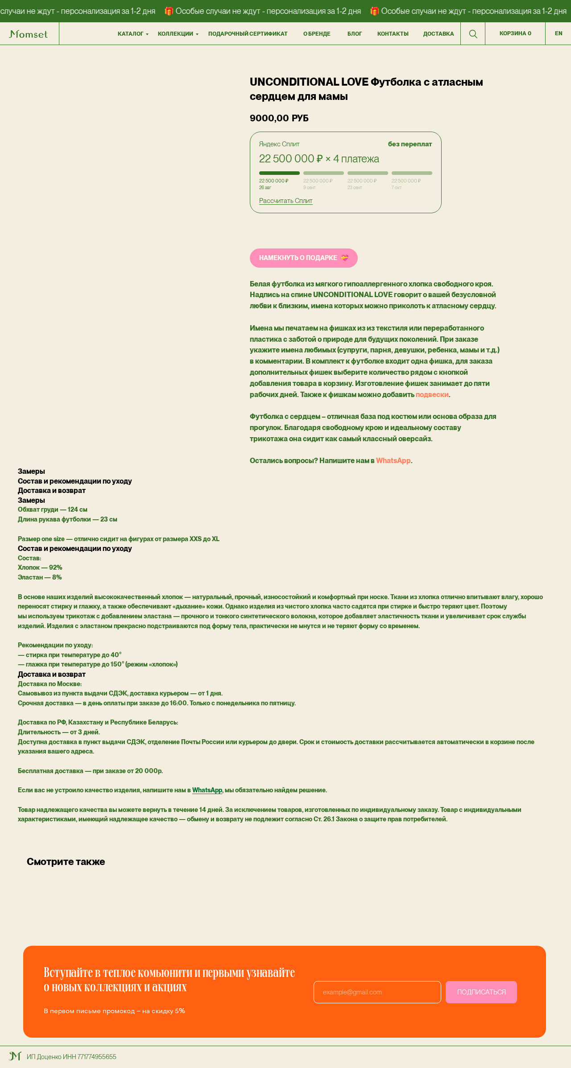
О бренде (317, 34)
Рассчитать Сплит (286, 201)
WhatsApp (393, 460)
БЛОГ (355, 34)
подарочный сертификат (248, 34)
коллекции (175, 34)
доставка (438, 34)
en (559, 33)
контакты (393, 34)
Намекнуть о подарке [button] (298, 257)
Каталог (130, 34)
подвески (432, 394)
